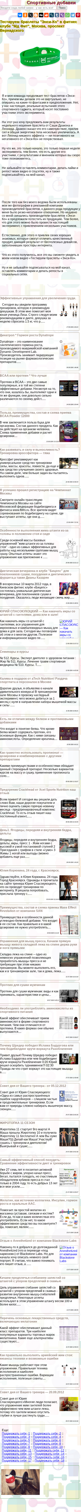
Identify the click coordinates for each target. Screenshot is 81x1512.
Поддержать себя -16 (49, 1457)
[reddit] (46, 15)
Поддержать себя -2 (47, 1433)
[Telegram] (72, 15)
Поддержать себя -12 (49, 1450)
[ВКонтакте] (20, 15)
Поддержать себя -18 (49, 1460)
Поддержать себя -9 (16, 1447)
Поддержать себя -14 (49, 1453)
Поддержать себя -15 (17, 1457)
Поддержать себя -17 (17, 1460)
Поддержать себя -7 (16, 1443)
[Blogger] (36, 15)
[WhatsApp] (67, 15)
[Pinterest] (78, 15)
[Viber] (62, 15)
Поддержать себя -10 (48, 1447)
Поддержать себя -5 (16, 1440)
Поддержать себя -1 (16, 1433)
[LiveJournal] (51, 15)
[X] (30, 15)
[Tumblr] (57, 15)
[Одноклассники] (25, 15)
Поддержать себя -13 (17, 1453)
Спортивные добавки (54, 2)
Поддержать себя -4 (47, 1437)
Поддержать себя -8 (47, 1443)
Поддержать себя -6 (47, 1440)
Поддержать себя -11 (16, 1450)
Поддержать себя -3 (16, 1437)
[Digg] (41, 15)
